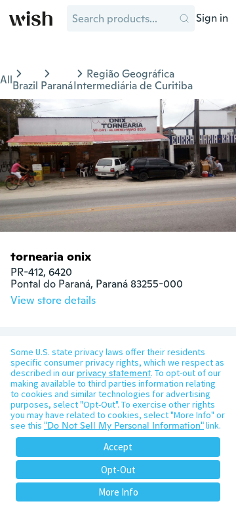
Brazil (25, 86)
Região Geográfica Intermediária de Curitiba (133, 80)
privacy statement (114, 373)
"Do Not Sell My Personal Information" (124, 425)
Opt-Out (118, 469)
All (6, 80)
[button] (184, 18)
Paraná (57, 86)
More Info (118, 492)
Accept (118, 446)
